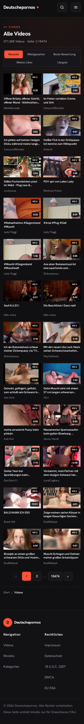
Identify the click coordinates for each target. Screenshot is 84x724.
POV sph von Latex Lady (59, 181)
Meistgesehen (36, 54)
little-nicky (10, 315)
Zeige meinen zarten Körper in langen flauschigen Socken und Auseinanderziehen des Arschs (62, 514)
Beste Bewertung (64, 54)
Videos (8, 645)
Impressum (52, 645)
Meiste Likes (24, 62)
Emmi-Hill (9, 522)
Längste (62, 62)
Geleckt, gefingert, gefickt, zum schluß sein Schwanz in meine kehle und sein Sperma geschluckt (22, 390)
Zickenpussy (51, 273)
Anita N (48, 149)
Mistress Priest (52, 191)
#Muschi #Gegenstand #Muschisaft (18, 266)
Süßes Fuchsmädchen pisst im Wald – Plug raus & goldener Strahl (20, 183)
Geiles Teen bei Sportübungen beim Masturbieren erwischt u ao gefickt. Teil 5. (20, 473)
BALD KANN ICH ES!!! (17, 512)
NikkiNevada (12, 108)
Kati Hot (9, 439)
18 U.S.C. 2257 (55, 666)
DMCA (49, 677)
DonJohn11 (11, 480)
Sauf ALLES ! (11, 305)
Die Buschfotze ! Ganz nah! (60, 305)
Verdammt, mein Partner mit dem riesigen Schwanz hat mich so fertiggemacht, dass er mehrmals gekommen (61, 473)
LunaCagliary (51, 480)
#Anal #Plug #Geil (55, 223)
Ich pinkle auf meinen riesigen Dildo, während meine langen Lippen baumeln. (22, 142)
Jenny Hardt (51, 439)
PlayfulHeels (51, 356)
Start (6, 592)
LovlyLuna (10, 191)
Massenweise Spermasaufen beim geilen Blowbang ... (61, 431)
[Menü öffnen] (76, 7)
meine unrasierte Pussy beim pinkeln (21, 431)
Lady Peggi (10, 232)
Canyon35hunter (54, 108)
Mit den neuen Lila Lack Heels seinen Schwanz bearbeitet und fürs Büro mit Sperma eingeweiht (62, 349)
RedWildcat (50, 522)
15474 (55, 576)
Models (8, 656)
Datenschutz (53, 656)
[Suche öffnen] (62, 7)
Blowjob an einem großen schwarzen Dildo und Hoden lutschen (21, 556)
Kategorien (11, 666)
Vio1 (46, 397)
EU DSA (50, 688)
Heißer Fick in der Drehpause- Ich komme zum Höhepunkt (62, 142)
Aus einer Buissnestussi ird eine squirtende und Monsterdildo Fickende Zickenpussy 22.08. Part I (60, 266)
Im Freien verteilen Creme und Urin (59, 100)
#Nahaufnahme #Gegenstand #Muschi (22, 224)
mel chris (9, 397)
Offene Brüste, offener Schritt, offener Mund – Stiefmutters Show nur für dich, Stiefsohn (22, 100)
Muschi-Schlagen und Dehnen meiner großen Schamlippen (61, 556)
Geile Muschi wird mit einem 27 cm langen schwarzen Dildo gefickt (61, 390)
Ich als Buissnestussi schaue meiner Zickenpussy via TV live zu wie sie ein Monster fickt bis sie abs (21, 349)
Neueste (13, 54)
